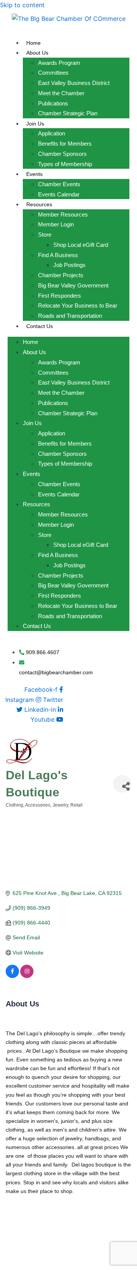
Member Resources (63, 214)
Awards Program (59, 63)
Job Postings (69, 265)
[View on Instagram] (26, 976)
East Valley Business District (74, 83)
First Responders (59, 295)
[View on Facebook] (12, 976)
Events (34, 174)
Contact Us (39, 326)
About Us (37, 53)
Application (51, 133)
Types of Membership (65, 164)
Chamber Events (59, 184)
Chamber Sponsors (62, 154)
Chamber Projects (60, 275)
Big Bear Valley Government (73, 285)
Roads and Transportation (70, 315)
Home (33, 43)
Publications (53, 103)
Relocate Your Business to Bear (77, 305)
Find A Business (58, 255)
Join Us (35, 124)
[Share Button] (122, 783)
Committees (53, 72)
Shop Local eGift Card (80, 245)
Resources (39, 204)
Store (44, 234)
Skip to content (22, 5)
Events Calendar (59, 194)
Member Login (56, 224)
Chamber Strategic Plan (67, 113)
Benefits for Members (65, 143)
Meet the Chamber (61, 93)
